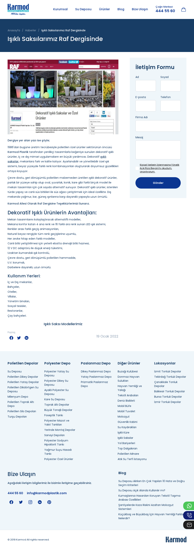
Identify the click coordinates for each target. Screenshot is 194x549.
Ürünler (104, 9)
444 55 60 (165, 10)
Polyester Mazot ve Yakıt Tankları (56, 422)
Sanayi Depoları (54, 435)
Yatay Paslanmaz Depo (96, 377)
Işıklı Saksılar (125, 438)
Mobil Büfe (124, 406)
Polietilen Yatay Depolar (23, 382)
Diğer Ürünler (129, 363)
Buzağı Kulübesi (128, 371)
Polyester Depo (57, 363)
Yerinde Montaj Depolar (59, 430)
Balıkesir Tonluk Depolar (169, 391)
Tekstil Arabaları (128, 395)
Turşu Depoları (17, 416)
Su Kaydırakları (127, 427)
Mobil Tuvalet (126, 411)
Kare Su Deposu (54, 399)
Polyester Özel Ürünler (58, 459)
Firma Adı (141, 117)
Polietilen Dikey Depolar (23, 377)
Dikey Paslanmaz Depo (96, 371)
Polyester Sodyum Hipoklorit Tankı (56, 442)
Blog (120, 9)
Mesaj (139, 137)
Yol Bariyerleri (126, 443)
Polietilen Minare (128, 454)
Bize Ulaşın (140, 9)
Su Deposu (83, 9)
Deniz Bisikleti (126, 401)
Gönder (158, 183)
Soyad (164, 77)
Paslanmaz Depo (96, 363)
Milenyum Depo (18, 397)
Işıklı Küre (123, 432)
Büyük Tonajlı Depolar (58, 410)
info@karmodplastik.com (47, 493)
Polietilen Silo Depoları (22, 411)
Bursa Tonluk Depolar (168, 397)
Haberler (30, 30)
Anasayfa (14, 30)
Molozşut (124, 416)
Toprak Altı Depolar (56, 405)
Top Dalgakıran (127, 448)
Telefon (165, 97)
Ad (137, 77)
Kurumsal (60, 9)
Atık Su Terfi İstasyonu (132, 459)
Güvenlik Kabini (127, 422)
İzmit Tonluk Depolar (167, 371)
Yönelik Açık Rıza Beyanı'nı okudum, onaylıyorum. (159, 168)
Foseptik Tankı (53, 415)
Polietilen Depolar (23, 363)
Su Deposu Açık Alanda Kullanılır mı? (141, 490)
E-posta (140, 97)
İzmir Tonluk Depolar (167, 402)
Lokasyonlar (165, 363)
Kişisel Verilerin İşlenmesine (155, 164)
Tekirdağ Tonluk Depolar (170, 377)
